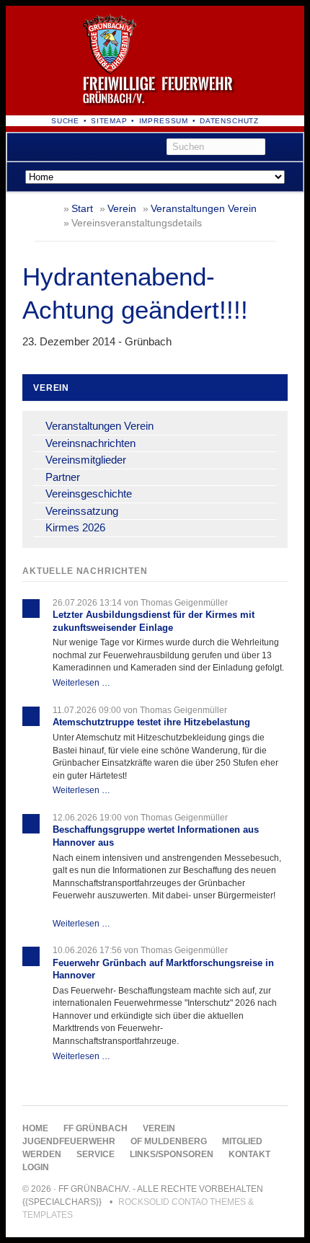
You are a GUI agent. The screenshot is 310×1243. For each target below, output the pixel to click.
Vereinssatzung (81, 511)
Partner (62, 477)
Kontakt (249, 1154)
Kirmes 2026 (75, 527)
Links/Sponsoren (171, 1154)
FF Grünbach (95, 1128)
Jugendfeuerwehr (68, 1141)
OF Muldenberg (168, 1141)
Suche (65, 121)
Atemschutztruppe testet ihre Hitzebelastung (151, 722)
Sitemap (109, 121)
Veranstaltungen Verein (204, 208)
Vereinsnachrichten (90, 443)
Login (35, 1167)
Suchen (287, 147)
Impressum (164, 121)
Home (35, 1128)
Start (82, 208)
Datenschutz (229, 121)
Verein (121, 208)
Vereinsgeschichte (88, 493)
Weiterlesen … (81, 682)
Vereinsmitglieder (85, 460)
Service (95, 1154)
